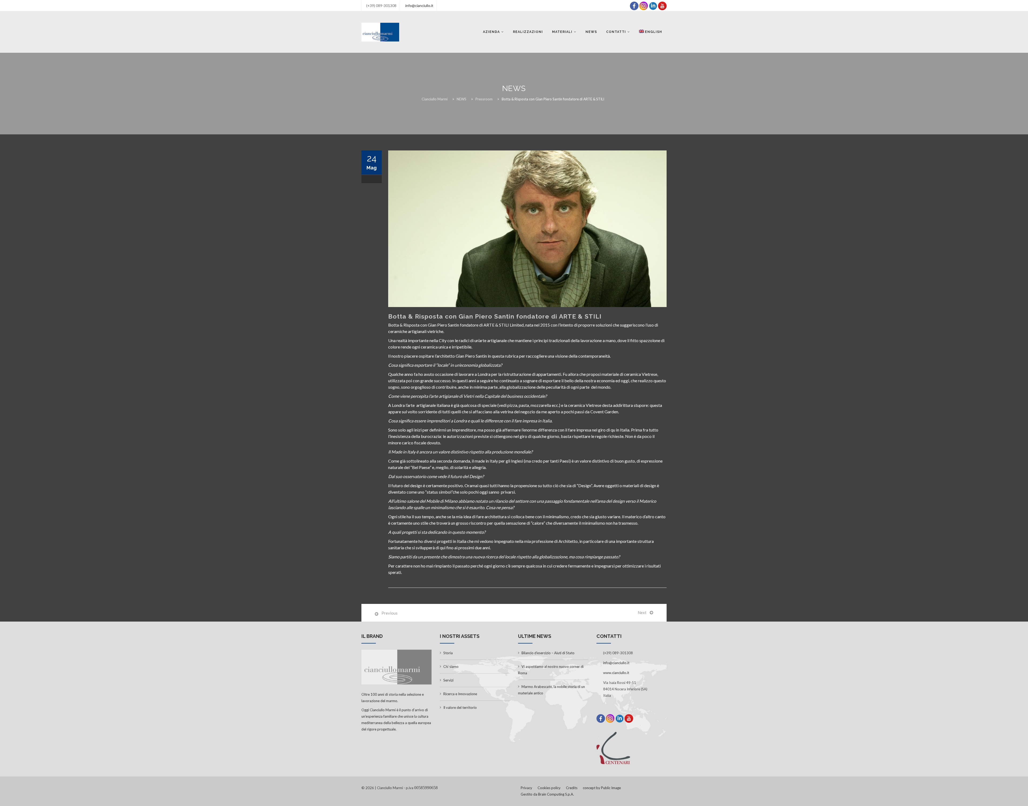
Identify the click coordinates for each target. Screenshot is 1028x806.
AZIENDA (491, 32)
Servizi (448, 680)
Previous (389, 613)
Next (642, 612)
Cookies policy (549, 788)
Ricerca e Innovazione (460, 694)
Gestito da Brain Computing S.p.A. (547, 794)
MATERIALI (562, 32)
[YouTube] (662, 5)
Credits (571, 788)
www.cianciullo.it (616, 673)
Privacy (526, 788)
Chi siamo (451, 666)
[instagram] (643, 5)
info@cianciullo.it (419, 5)
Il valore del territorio (460, 707)
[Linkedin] (653, 5)
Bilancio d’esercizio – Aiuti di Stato (548, 653)
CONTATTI (616, 32)
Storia (448, 653)
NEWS (591, 32)
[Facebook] (634, 5)
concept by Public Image (602, 788)
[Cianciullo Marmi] (380, 32)
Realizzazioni (528, 32)
